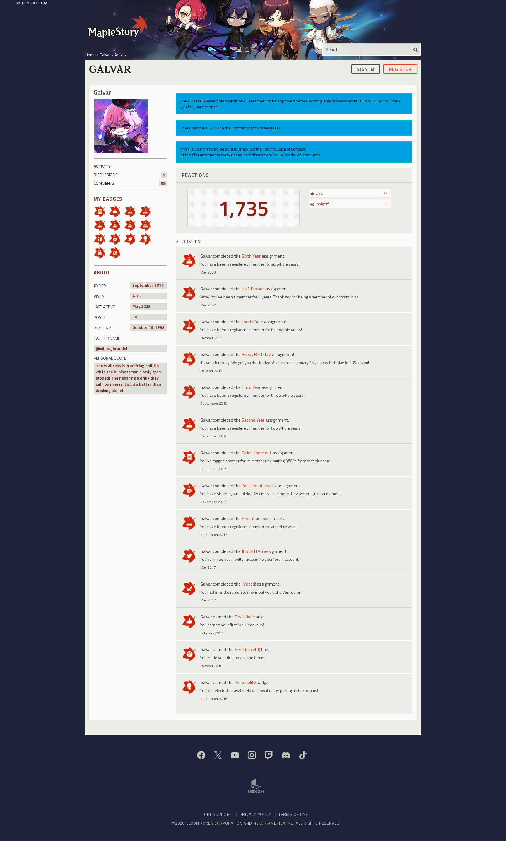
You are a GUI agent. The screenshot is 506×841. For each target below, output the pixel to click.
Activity (102, 166)
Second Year (253, 420)
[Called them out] (101, 211)
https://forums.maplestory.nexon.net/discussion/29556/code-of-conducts (250, 155)
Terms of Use (293, 814)
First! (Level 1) (247, 649)
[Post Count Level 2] (116, 238)
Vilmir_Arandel (113, 348)
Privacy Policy (255, 814)
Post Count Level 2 (259, 485)
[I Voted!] (116, 252)
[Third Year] (101, 225)
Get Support (218, 814)
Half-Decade (253, 289)
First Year (250, 518)
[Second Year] (147, 211)
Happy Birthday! (256, 354)
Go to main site (29, 3)
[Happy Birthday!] (101, 252)
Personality (245, 682)
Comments (129, 183)
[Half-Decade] (131, 225)
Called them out (257, 452)
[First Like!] (116, 211)
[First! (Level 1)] (101, 238)
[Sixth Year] (147, 225)
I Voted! (249, 584)
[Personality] (147, 238)
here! (275, 128)
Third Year (251, 387)
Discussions (129, 175)
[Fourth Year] (116, 225)
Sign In (365, 68)
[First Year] (131, 211)
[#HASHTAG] (131, 238)
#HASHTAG (252, 551)
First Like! (243, 616)
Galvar (206, 256)
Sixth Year (251, 256)
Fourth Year (252, 321)
